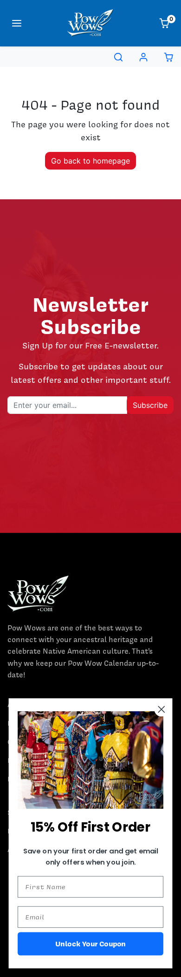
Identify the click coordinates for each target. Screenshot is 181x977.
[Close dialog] (161, 709)
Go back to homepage (90, 160)
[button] (17, 23)
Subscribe (150, 405)
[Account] (143, 56)
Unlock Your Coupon (90, 943)
